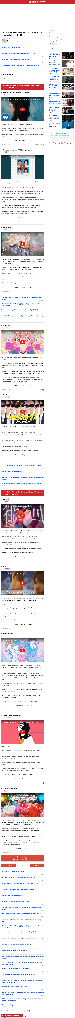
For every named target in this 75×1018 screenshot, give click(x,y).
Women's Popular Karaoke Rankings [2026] (22, 970)
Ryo (41, 389)
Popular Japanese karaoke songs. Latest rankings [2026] (19, 932)
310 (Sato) (6, 229)
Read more (23, 858)
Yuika (5, 636)
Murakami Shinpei (37, 144)
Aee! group (6, 568)
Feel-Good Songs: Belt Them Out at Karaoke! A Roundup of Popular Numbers (22, 479)
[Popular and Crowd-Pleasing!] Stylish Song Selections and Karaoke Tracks (22, 305)
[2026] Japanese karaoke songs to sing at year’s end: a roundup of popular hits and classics (22, 1000)
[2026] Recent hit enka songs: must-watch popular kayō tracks (22, 467)
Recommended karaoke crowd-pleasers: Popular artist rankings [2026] (21, 484)
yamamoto (39, 783)
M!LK (5, 790)
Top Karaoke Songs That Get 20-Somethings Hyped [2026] (22, 311)
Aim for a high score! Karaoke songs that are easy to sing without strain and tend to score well (22, 982)
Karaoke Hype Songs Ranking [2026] (22, 49)
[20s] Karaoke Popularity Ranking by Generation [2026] (22, 976)
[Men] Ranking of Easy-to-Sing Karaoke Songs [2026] (22, 55)
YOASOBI (6, 327)
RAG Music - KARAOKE (6, 28)
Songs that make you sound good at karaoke (22, 61)
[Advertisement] (37, 15)
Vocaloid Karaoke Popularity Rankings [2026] (22, 1012)
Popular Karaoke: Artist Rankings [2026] (22, 951)
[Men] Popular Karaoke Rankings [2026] (22, 473)
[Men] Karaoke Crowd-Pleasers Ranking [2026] (22, 945)
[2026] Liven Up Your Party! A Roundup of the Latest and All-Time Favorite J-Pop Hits (22, 964)
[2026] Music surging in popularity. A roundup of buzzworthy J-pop (22, 317)
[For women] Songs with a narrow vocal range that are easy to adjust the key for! (22, 1006)
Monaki (5, 152)
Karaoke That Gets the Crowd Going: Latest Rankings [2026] (20, 65)
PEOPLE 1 (6, 717)
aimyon (5, 94)
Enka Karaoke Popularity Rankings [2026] (22, 988)
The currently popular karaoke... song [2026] (23, 28)
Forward (8, 865)
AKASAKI (6, 501)
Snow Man (6, 397)
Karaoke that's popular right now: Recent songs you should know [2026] (21, 78)
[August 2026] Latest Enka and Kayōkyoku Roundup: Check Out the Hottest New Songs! (22, 994)
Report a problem (5, 144)
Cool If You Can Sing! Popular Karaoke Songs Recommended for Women (22, 299)
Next (36, 865)
